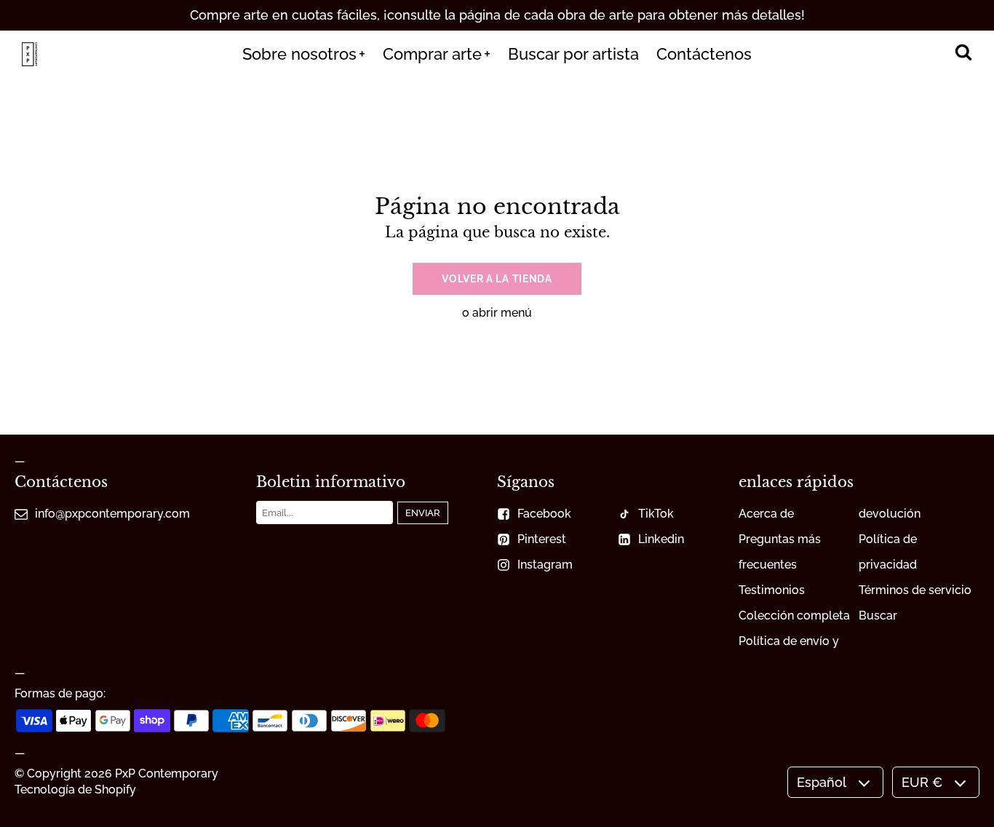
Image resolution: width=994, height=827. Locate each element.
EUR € (922, 782)
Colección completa (794, 615)
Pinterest (541, 539)
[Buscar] (963, 54)
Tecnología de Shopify (75, 789)
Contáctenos (704, 53)
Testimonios (772, 590)
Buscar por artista (573, 53)
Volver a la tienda (497, 279)
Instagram (545, 564)
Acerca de (766, 514)
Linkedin (661, 539)
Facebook (544, 514)
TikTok (656, 514)
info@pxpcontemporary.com (112, 514)
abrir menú (502, 313)
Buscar (878, 615)
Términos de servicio (915, 590)
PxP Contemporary (166, 773)
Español (821, 782)
